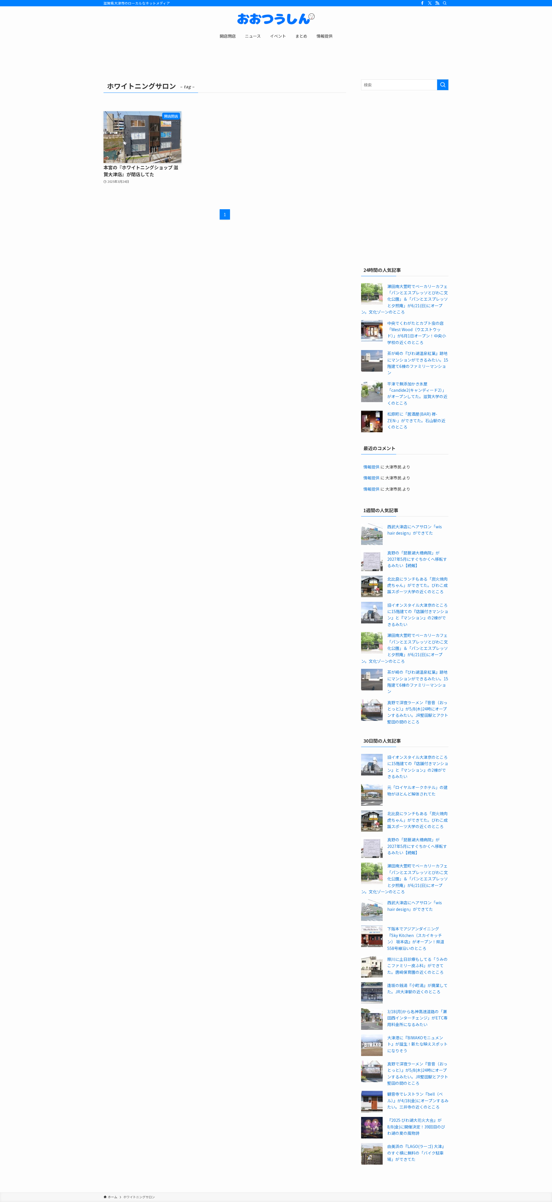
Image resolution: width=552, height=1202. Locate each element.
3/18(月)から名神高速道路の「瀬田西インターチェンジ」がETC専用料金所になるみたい (417, 1018)
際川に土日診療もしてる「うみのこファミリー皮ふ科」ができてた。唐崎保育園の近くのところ (417, 965)
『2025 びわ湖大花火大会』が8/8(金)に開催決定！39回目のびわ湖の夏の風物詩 (416, 1126)
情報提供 (371, 467)
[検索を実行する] (442, 84)
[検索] (444, 3)
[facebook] (422, 3)
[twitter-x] (430, 3)
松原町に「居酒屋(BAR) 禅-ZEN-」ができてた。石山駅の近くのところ (416, 420)
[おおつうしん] (276, 19)
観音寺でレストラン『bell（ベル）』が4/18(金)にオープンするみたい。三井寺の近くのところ (417, 1100)
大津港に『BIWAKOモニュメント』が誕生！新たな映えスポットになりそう (417, 1044)
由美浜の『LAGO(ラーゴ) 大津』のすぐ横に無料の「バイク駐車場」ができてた (416, 1152)
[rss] (437, 3)
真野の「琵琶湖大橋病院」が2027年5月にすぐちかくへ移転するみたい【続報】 (417, 559)
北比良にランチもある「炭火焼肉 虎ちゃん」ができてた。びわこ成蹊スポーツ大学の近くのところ (417, 585)
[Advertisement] (404, 136)
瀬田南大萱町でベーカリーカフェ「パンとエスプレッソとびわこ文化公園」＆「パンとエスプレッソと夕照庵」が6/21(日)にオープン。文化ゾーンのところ (404, 299)
